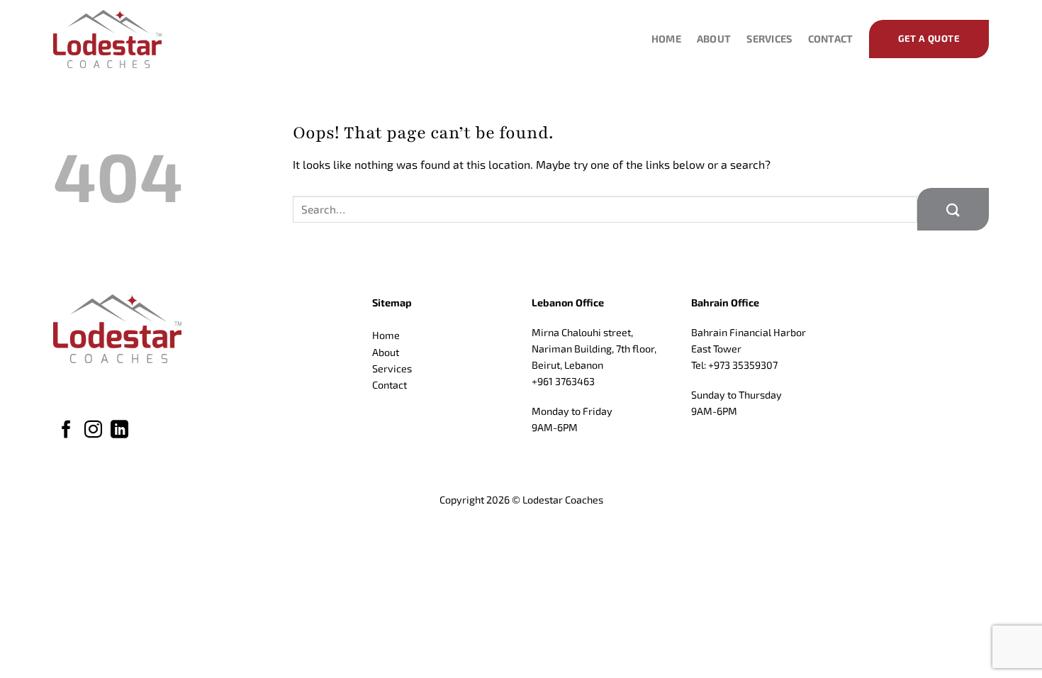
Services (769, 39)
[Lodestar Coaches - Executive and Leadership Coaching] (124, 39)
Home (666, 39)
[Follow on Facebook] (66, 430)
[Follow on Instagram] (93, 430)
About (714, 39)
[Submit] (953, 209)
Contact (830, 39)
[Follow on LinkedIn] (119, 430)
